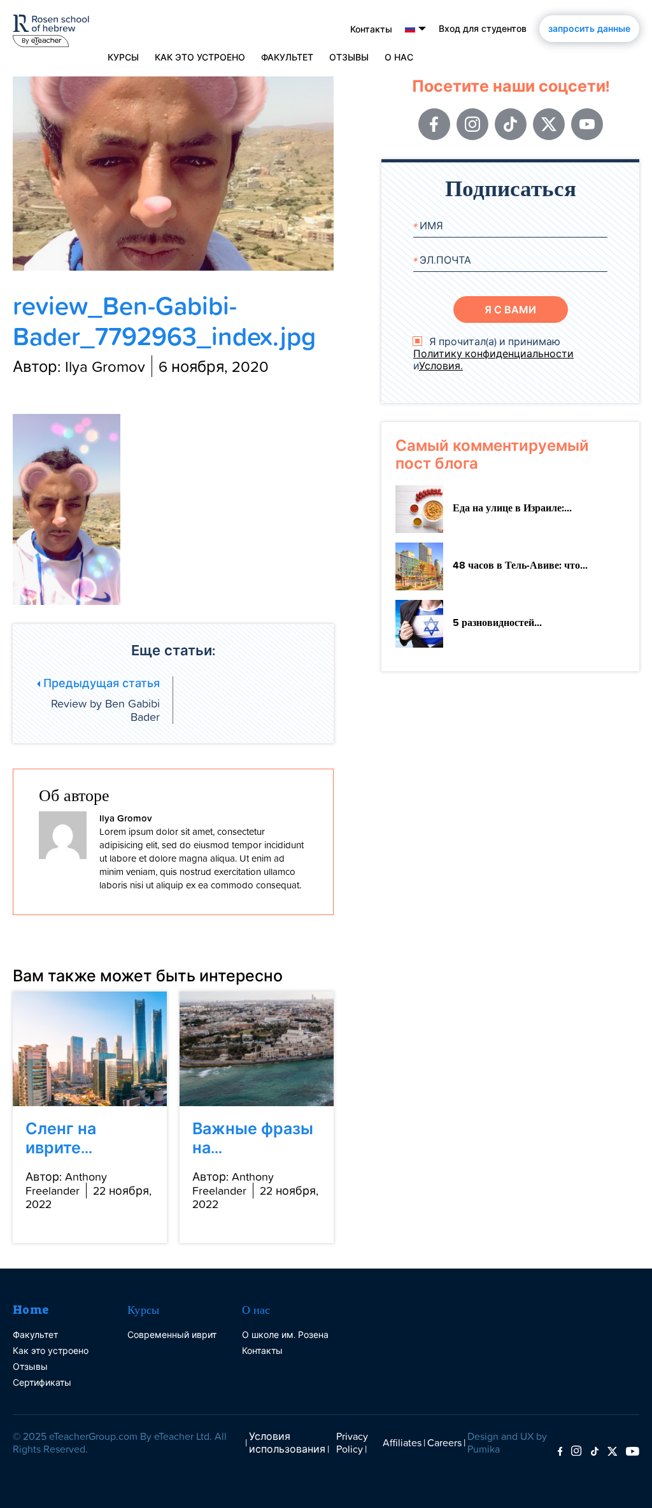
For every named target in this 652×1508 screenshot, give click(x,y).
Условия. (441, 366)
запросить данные (589, 28)
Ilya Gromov (125, 818)
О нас (256, 1310)
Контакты (371, 29)
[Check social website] (560, 1452)
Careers (444, 1442)
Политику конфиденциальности (493, 353)
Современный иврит (171, 1334)
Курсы (143, 1310)
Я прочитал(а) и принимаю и (493, 354)
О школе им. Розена (285, 1334)
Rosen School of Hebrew (51, 28)
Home (31, 1310)
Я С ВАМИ (510, 309)
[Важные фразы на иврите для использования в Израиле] (257, 1049)
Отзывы (349, 57)
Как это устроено (200, 57)
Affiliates (402, 1442)
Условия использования (287, 1442)
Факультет (287, 57)
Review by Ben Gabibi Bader (100, 700)
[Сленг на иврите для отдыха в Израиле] (90, 1049)
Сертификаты (42, 1382)
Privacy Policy (352, 1442)
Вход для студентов (483, 28)
